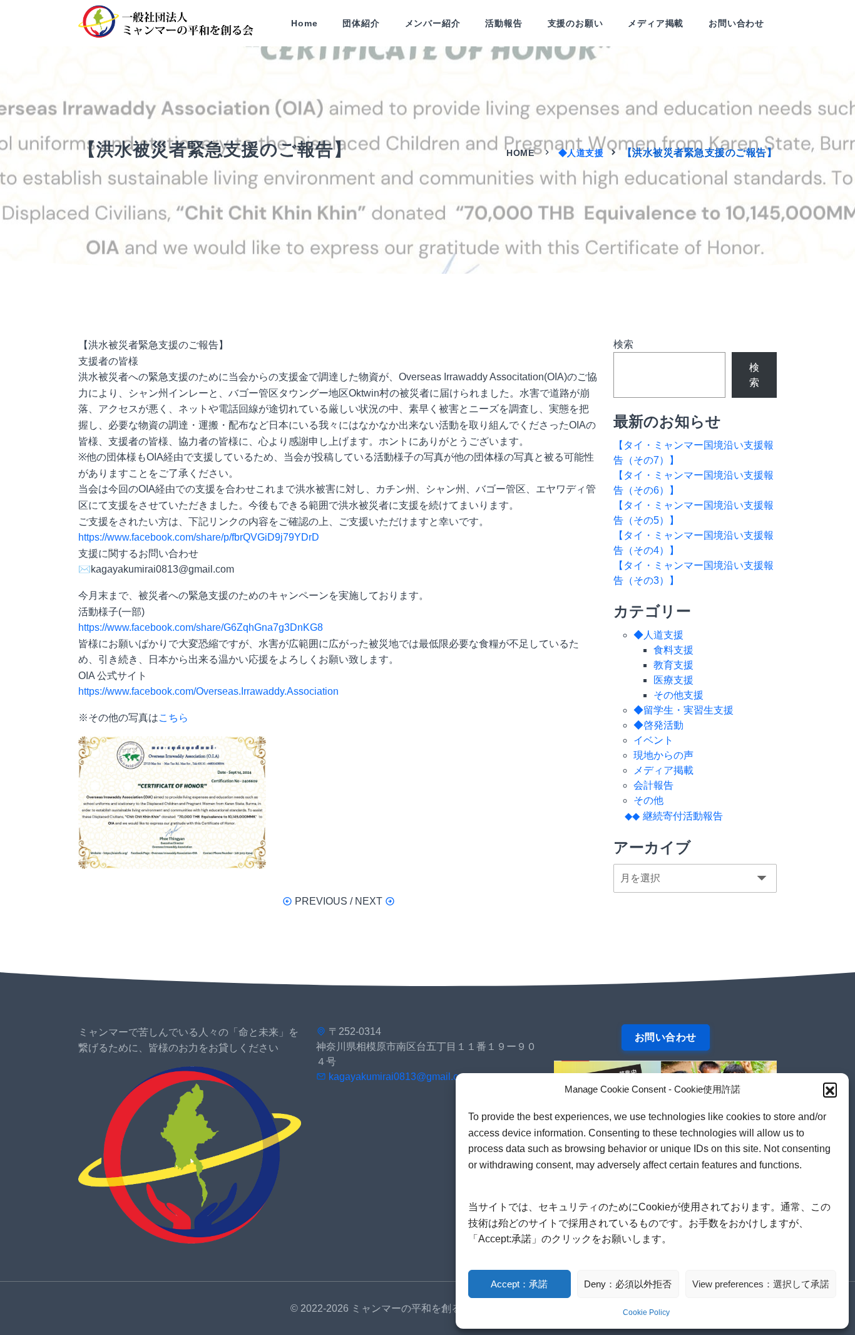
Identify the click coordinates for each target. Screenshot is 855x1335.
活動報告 (503, 23)
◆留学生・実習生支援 (683, 710)
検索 (623, 344)
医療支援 (673, 680)
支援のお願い (575, 23)
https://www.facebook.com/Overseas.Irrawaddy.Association (208, 691)
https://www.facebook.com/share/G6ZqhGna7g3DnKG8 (200, 627)
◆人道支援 (581, 153)
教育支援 (673, 665)
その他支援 (678, 695)
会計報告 (653, 785)
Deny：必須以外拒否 (628, 1284)
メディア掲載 (655, 23)
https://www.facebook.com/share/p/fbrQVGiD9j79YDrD (198, 537)
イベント (653, 740)
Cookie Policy (646, 1312)
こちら (173, 717)
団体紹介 (360, 23)
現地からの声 (663, 755)
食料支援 (673, 650)
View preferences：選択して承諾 (760, 1284)
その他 (648, 800)
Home (304, 23)
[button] (830, 1089)
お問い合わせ (736, 23)
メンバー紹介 (433, 23)
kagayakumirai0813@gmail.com (400, 1076)
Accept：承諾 (519, 1284)
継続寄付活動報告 (683, 816)
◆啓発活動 (658, 725)
